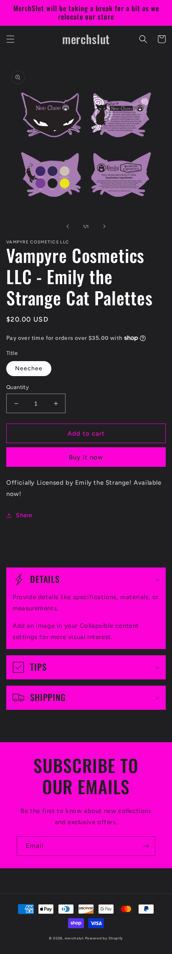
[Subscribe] (146, 846)
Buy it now (86, 457)
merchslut (74, 938)
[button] (10, 39)
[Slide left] (67, 226)
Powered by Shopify (104, 938)
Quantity (17, 387)
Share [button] (24, 515)
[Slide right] (104, 226)
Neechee (29, 368)
